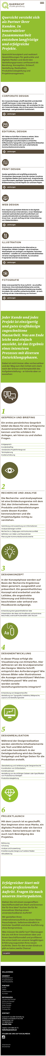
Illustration (6, 1007)
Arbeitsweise (7, 991)
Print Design (7, 1003)
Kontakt (6, 1013)
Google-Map (6, 1024)
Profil (4, 987)
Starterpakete (7, 982)
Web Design (6, 1005)
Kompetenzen (7, 978)
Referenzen (7, 997)
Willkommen (7, 972)
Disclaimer (6, 1047)
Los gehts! (6, 953)
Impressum (6, 1045)
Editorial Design (8, 1001)
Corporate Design (9, 999)
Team (4, 989)
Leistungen (11, 114)
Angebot (6, 976)
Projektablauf (7, 980)
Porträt (5, 986)
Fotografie (6, 1009)
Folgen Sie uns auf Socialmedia (16, 1034)
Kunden (5, 993)
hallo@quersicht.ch (9, 1030)
